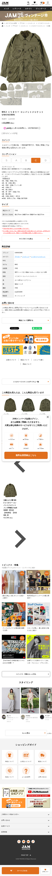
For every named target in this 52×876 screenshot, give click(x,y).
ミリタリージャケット (37, 26)
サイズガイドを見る (26, 239)
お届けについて (11, 360)
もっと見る (48, 733)
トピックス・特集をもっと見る (26, 674)
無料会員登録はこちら (26, 455)
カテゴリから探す (11, 23)
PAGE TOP (24, 855)
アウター (23, 23)
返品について (25, 360)
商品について (27, 364)
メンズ (6, 8)
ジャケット (31, 23)
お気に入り (35, 4)
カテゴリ (28, 8)
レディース (17, 8)
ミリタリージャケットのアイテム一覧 (26, 382)
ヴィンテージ (41, 8)
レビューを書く (39, 360)
